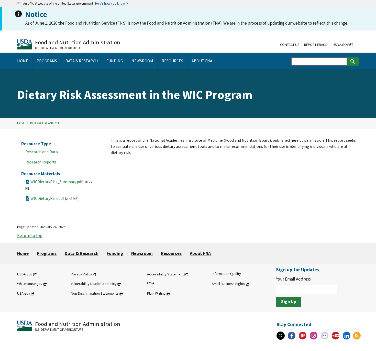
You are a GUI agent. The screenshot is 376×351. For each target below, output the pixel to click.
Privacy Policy (81, 274)
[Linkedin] (346, 336)
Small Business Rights (228, 284)
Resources (171, 253)
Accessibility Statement (165, 274)
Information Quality (226, 273)
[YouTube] (335, 336)
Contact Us (290, 44)
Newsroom (142, 253)
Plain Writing (156, 293)
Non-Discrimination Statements (95, 293)
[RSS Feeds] (357, 336)
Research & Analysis (45, 123)
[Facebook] (291, 336)
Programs (47, 253)
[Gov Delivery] (302, 336)
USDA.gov (341, 44)
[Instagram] (313, 336)
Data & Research (81, 253)
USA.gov (23, 293)
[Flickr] (324, 336)
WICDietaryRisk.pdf (54, 198)
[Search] (353, 61)
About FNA (200, 253)
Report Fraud (316, 44)
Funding (115, 253)
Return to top (29, 235)
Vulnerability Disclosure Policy (94, 284)
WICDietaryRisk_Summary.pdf (58, 185)
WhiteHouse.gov (29, 284)
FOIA (150, 283)
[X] (281, 336)
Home (21, 123)
